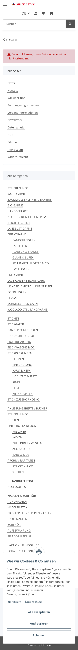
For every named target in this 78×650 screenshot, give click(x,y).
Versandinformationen (23, 112)
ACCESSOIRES (21, 449)
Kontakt (13, 90)
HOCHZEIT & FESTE (24, 376)
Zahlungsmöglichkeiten (23, 105)
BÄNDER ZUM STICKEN (23, 330)
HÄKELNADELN (17, 519)
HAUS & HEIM (21, 370)
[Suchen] (70, 24)
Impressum (14, 601)
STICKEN (13, 420)
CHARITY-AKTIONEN (22, 551)
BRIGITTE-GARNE (19, 223)
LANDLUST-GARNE (20, 228)
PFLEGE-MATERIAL (20, 536)
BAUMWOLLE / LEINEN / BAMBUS (30, 199)
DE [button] (24, 13)
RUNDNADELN (17, 501)
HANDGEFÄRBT (18, 211)
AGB (10, 135)
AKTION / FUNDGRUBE (24, 545)
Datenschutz (33, 601)
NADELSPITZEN (18, 507)
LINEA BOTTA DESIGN (22, 426)
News (11, 83)
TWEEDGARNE (21, 269)
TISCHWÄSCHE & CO (21, 347)
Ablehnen (39, 635)
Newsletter (15, 120)
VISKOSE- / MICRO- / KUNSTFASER (30, 286)
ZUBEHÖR (14, 525)
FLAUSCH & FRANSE (25, 251)
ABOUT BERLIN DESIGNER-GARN (29, 217)
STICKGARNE (16, 324)
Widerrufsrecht (18, 157)
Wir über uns (16, 98)
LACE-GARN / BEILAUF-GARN (26, 280)
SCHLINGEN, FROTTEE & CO (30, 263)
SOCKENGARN (17, 292)
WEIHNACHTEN (22, 394)
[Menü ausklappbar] (5, 2)
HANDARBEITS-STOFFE (22, 336)
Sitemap (13, 142)
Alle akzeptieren (39, 612)
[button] (35, 13)
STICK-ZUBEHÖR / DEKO (23, 399)
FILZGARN (14, 298)
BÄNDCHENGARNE (24, 240)
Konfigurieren (39, 623)
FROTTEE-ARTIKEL (19, 341)
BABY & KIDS (20, 455)
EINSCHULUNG (22, 365)
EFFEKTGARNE (17, 234)
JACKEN (17, 437)
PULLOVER (19, 431)
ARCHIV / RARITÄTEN (21, 460)
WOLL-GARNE (17, 194)
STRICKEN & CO (18, 414)
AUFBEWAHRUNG (19, 530)
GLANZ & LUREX (22, 257)
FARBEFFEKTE (21, 246)
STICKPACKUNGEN (20, 353)
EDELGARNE (16, 275)
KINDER (17, 382)
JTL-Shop (46, 645)
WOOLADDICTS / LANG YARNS (27, 309)
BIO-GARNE (15, 205)
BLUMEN (18, 359)
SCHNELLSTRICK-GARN (23, 304)
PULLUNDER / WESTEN (27, 443)
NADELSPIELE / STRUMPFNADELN (30, 513)
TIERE (16, 388)
